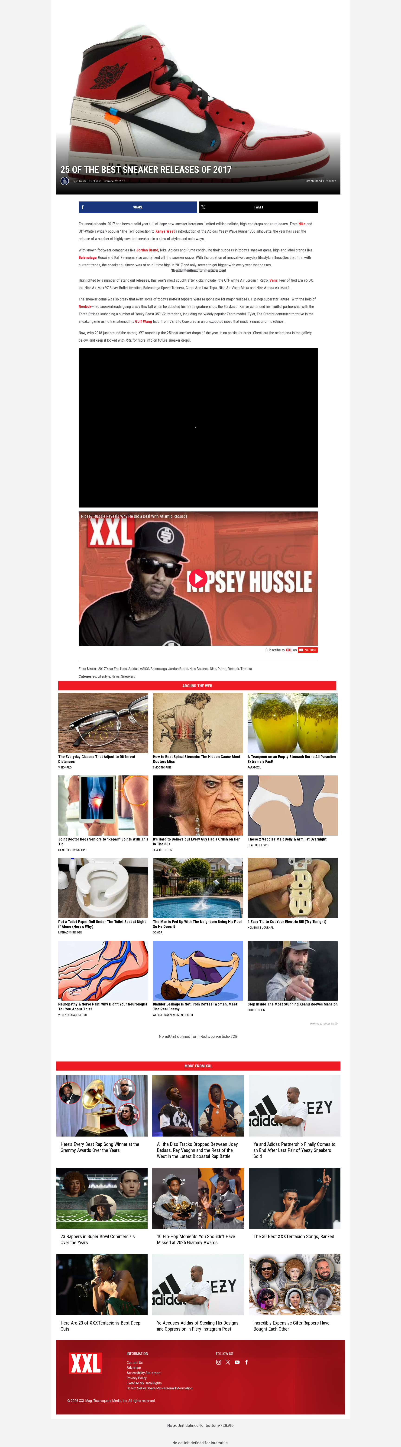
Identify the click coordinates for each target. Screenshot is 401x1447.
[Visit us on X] (229, 1362)
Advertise (134, 1368)
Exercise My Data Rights (144, 1383)
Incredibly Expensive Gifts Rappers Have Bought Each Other (291, 1326)
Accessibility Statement (144, 1373)
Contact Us (135, 1363)
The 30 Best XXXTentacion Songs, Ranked (293, 1236)
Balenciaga (88, 257)
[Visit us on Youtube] (239, 1362)
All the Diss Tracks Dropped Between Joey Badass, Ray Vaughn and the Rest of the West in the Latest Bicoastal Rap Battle (197, 1150)
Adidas (133, 669)
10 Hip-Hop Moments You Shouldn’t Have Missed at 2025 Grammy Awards (196, 1239)
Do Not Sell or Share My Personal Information (160, 1388)
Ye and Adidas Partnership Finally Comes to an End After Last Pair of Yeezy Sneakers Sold (294, 1150)
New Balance (199, 669)
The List (246, 669)
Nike (302, 223)
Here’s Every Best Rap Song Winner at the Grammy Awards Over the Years (100, 1147)
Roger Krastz (78, 181)
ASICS (144, 669)
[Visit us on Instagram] (220, 1362)
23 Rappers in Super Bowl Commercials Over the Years (98, 1239)
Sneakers (128, 676)
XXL (289, 650)
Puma (222, 669)
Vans (273, 280)
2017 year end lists (112, 669)
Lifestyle (104, 676)
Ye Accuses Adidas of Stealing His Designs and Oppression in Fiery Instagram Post (198, 1326)
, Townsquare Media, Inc (109, 1401)
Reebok (85, 306)
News (116, 676)
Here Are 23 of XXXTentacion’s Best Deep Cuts (100, 1326)
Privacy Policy (137, 1378)
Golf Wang (143, 321)
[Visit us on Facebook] (248, 1362)
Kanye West (165, 231)
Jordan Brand (147, 250)
